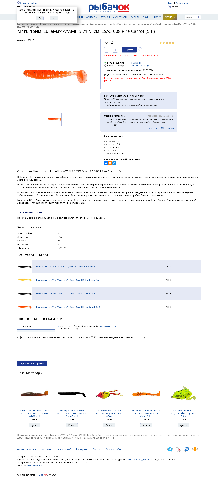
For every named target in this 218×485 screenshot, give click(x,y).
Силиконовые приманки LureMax (105, 23)
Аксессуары (120, 17)
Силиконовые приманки (76, 23)
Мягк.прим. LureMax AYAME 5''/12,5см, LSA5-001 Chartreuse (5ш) (68, 280)
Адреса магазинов (26, 449)
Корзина (176, 6)
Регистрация (182, 2)
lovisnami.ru (22, 23)
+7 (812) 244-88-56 (108, 326)
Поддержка (81, 449)
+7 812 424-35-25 (26, 6)
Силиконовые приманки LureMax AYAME (142, 23)
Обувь (146, 17)
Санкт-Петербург (28, 2)
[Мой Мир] (114, 163)
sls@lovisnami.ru (35, 465)
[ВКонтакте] (106, 163)
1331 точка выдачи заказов (141, 459)
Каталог (34, 23)
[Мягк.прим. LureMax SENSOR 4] (146, 407)
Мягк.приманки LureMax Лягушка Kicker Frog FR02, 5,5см (183, 413)
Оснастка (91, 17)
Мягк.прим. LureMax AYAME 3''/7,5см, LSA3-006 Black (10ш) (65, 266)
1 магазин (136, 62)
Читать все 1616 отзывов (161, 128)
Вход (170, 2)
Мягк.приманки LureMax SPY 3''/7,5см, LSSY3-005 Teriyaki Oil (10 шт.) (34, 413)
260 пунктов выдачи (141, 65)
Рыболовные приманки (51, 23)
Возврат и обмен (114, 449)
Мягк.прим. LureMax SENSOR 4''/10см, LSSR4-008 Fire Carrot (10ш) (146, 413)
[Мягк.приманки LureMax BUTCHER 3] (72, 407)
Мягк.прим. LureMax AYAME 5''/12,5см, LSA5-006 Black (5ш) (65, 293)
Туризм (105, 17)
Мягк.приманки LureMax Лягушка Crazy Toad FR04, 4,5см (109, 413)
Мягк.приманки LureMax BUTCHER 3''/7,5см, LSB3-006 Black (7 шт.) (71, 413)
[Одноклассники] (110, 163)
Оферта (97, 449)
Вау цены (169, 17)
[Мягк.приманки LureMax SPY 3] (34, 407)
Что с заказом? (63, 449)
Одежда (135, 17)
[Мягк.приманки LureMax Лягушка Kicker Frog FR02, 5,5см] (183, 407)
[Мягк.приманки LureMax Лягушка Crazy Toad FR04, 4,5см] (109, 407)
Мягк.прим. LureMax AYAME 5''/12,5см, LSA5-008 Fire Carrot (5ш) (68, 306)
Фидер (157, 17)
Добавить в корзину (32, 363)
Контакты (46, 449)
